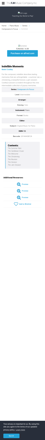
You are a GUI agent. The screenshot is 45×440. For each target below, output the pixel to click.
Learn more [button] (20, 430)
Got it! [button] (11, 436)
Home (4, 26)
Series (24, 26)
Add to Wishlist (24, 204)
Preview (24, 184)
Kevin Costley (7, 69)
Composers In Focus (10, 29)
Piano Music (14, 26)
